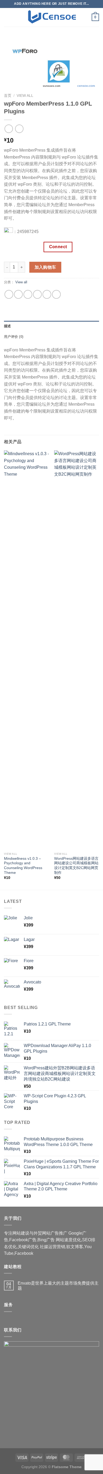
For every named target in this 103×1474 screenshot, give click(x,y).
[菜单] (7, 17)
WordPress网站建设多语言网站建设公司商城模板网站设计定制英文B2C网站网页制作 (76, 866)
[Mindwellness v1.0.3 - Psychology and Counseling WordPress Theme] (26, 649)
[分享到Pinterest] (47, 294)
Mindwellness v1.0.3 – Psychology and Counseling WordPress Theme (23, 866)
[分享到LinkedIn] (56, 294)
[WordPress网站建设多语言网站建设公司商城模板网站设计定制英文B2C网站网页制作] (76, 649)
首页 (7, 96)
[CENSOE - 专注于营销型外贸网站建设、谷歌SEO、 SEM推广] (51, 17)
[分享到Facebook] (18, 294)
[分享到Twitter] (28, 294)
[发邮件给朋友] (37, 294)
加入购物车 (45, 267)
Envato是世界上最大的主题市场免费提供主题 (58, 1285)
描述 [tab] (7, 326)
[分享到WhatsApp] (8, 294)
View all (25, 96)
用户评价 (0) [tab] (13, 337)
